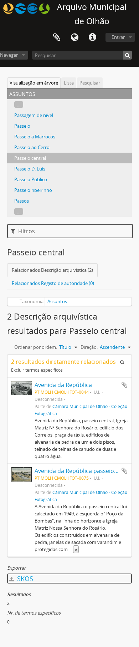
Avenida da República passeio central (84, 471)
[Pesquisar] (127, 55)
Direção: (89, 347)
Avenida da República (63, 385)
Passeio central (30, 158)
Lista (69, 83)
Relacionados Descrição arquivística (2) (52, 270)
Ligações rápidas (92, 37)
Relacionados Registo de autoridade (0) (53, 283)
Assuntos (57, 301)
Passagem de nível (33, 115)
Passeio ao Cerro (32, 147)
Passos (21, 201)
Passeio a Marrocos (34, 136)
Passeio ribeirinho (33, 190)
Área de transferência (57, 37)
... (18, 104)
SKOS (24, 578)
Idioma (74, 37)
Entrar (118, 37)
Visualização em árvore (34, 83)
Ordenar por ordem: (35, 347)
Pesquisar (89, 83)
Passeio (22, 126)
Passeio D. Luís (29, 168)
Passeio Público (30, 179)
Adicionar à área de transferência (124, 384)
